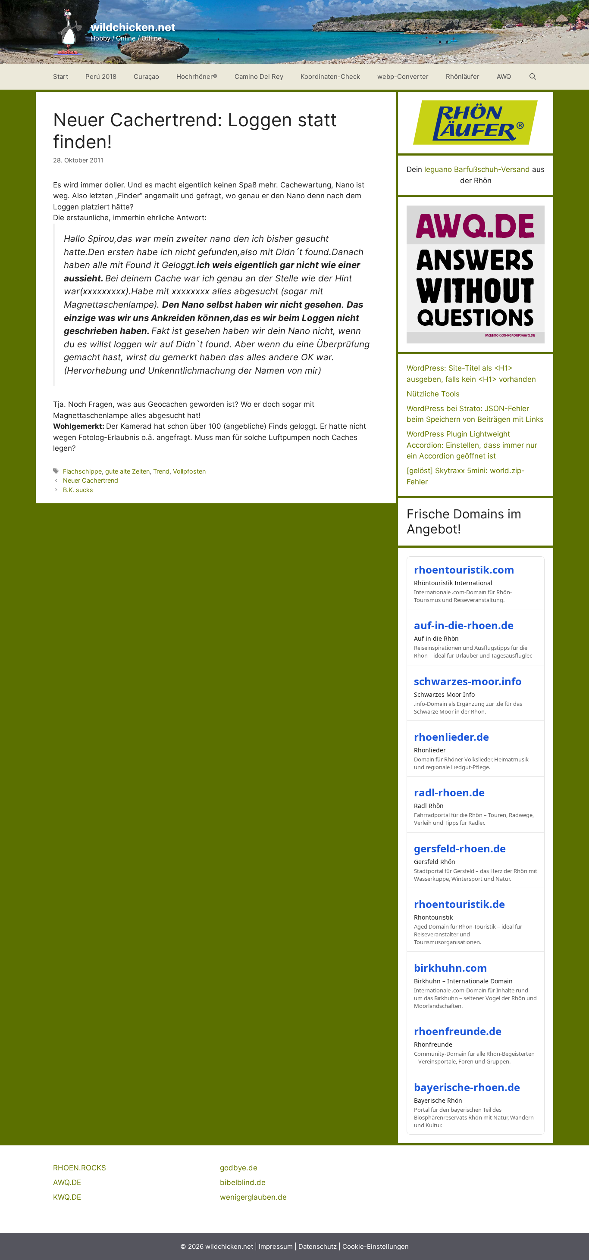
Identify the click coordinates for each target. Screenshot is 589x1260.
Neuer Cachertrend (90, 480)
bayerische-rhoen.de (467, 1087)
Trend (161, 471)
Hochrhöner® (196, 76)
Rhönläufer (462, 76)
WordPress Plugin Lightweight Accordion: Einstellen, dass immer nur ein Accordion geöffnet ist (472, 445)
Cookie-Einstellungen (375, 1246)
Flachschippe (82, 471)
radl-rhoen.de (449, 792)
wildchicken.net (133, 27)
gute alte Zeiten (127, 471)
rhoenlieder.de (451, 737)
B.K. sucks (78, 489)
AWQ (504, 76)
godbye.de (238, 1167)
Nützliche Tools (433, 394)
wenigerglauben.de (253, 1197)
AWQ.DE (67, 1182)
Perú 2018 (100, 76)
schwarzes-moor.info (468, 681)
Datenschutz (317, 1246)
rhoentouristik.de (459, 904)
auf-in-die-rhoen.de (464, 625)
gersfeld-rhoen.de (460, 848)
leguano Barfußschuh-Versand (477, 169)
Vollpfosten (189, 471)
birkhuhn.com (450, 968)
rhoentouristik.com (464, 569)
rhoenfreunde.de (457, 1031)
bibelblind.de (243, 1182)
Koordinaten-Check (330, 76)
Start (60, 76)
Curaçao (146, 76)
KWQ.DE (67, 1197)
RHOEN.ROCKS (79, 1167)
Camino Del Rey (259, 76)
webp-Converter (403, 76)
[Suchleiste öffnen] (533, 77)
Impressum (276, 1246)
